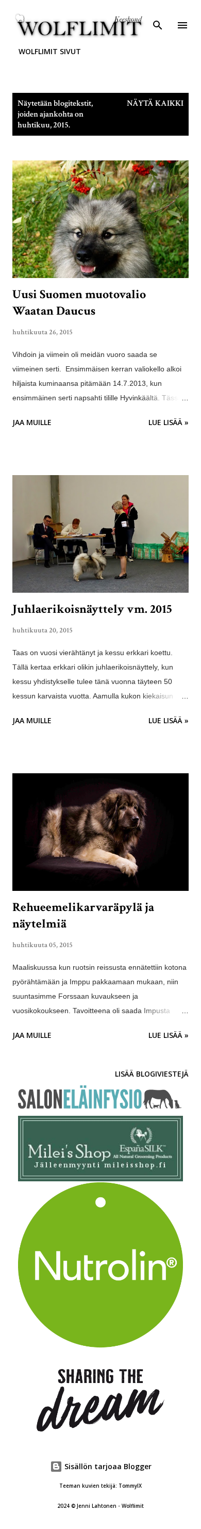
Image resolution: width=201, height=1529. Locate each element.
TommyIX (130, 1486)
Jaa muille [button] (32, 422)
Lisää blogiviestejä (152, 1074)
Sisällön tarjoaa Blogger (107, 1466)
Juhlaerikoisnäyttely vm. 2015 (92, 609)
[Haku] (158, 18)
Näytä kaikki (155, 103)
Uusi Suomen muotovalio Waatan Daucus (79, 302)
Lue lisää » (168, 422)
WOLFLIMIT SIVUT (50, 51)
